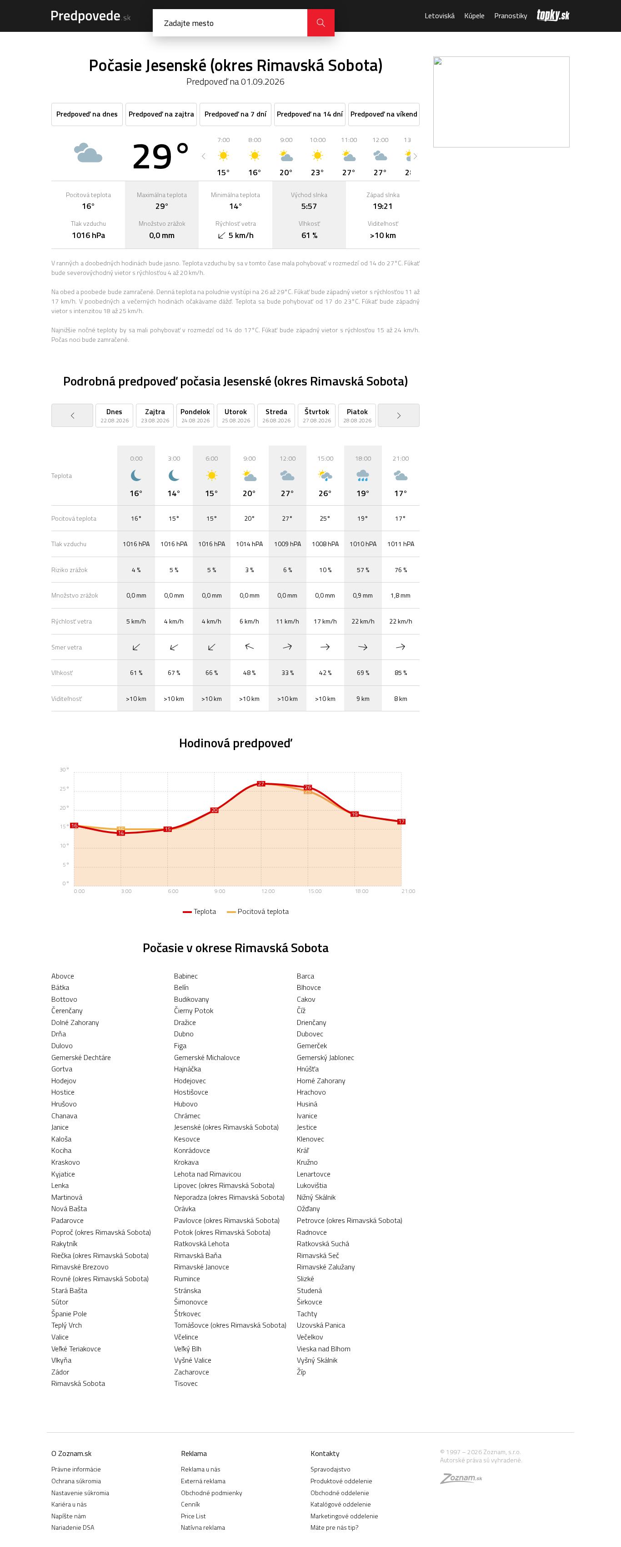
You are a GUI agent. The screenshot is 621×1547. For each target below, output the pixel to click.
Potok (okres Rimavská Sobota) (222, 1232)
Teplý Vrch (66, 1324)
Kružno (307, 1161)
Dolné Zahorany (75, 1022)
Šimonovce (191, 1301)
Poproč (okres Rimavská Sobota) (101, 1232)
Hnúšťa (308, 1068)
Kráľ (303, 1150)
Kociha (61, 1150)
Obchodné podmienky (211, 1492)
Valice (60, 1336)
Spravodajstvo (330, 1469)
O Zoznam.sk (71, 1453)
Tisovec (186, 1383)
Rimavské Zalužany (326, 1266)
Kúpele (474, 15)
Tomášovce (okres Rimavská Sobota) (230, 1324)
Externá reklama (203, 1481)
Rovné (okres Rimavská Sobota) (100, 1278)
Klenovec (310, 1138)
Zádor (60, 1371)
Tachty (307, 1313)
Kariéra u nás (69, 1504)
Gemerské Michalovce (207, 1057)
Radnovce (312, 1232)
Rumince (187, 1278)
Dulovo (62, 1045)
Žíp (301, 1371)
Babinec (186, 975)
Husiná (307, 1103)
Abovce (62, 975)
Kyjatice (63, 1173)
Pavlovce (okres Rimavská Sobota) (227, 1220)
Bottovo (64, 999)
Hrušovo (64, 1103)
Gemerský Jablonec (325, 1057)
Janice (60, 1126)
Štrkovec (187, 1313)
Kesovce (187, 1138)
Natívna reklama (203, 1527)
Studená (309, 1290)
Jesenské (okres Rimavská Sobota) (226, 1126)
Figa (180, 1045)
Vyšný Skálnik (317, 1359)
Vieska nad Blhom (324, 1348)
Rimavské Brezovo (80, 1266)
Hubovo (186, 1103)
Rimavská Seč (318, 1255)
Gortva (61, 1068)
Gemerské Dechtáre (81, 1057)
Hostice (63, 1091)
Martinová (66, 1197)
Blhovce (309, 987)
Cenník (190, 1504)
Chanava (64, 1115)
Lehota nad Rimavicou (207, 1173)
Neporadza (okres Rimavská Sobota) (229, 1197)
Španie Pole (69, 1313)
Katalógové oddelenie (340, 1504)
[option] (223, 156)
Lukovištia (312, 1185)
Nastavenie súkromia (80, 1492)
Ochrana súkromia (76, 1481)
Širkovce (309, 1301)
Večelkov (310, 1336)
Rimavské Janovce (201, 1266)
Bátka (60, 987)
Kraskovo (65, 1161)
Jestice (307, 1126)
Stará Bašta (69, 1290)
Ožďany (308, 1208)
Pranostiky (510, 15)
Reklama (194, 1453)
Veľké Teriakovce (76, 1348)
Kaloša (61, 1138)
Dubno (184, 1033)
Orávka (184, 1208)
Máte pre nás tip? (334, 1527)
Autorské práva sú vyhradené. (481, 1460)
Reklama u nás (200, 1469)
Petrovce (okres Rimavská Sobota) (349, 1220)
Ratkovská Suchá (323, 1243)
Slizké (305, 1278)
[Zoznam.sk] (464, 1481)
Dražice (185, 1022)
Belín (181, 987)
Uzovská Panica (321, 1324)
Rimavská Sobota (78, 1383)
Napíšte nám (68, 1516)
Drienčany (311, 1022)
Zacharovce (191, 1371)
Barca (305, 975)
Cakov (306, 999)
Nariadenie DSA (72, 1527)
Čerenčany (67, 1010)
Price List (193, 1516)
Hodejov (63, 1080)
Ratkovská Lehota (201, 1243)
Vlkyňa (61, 1359)
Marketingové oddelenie (344, 1516)
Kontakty (325, 1453)
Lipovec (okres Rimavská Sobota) (224, 1185)
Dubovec (310, 1033)
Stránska (187, 1290)
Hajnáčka (187, 1068)
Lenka (60, 1185)
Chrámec (187, 1115)
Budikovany (191, 999)
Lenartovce (314, 1173)
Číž (301, 1010)
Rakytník (64, 1243)
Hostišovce (191, 1091)
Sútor (59, 1301)
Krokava (186, 1161)
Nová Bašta (69, 1208)
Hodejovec (190, 1080)
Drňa (58, 1033)
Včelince (186, 1336)
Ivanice (307, 1115)
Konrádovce (192, 1150)
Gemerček (312, 1045)
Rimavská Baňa (197, 1255)
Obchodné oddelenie (339, 1492)
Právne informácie (76, 1469)
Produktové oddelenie (341, 1481)
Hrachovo (311, 1091)
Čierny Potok (193, 1010)
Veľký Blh (187, 1348)
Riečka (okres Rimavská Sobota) (100, 1255)
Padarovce (67, 1220)
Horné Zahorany (321, 1080)
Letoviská (440, 15)
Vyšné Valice (192, 1359)
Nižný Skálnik (316, 1197)
